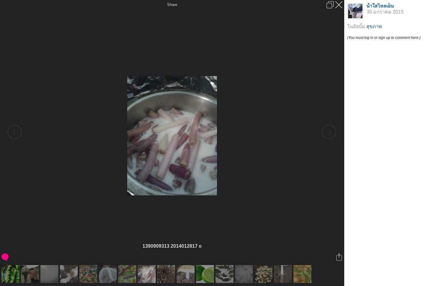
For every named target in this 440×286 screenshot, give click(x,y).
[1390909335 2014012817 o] (244, 274)
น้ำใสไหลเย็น (380, 5)
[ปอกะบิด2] (128, 274)
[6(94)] (69, 274)
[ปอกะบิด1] (11, 274)
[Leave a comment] (5, 257)
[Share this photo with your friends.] (339, 257)
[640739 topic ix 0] (108, 274)
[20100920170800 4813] (186, 274)
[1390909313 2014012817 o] (147, 274)
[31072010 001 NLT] (89, 274)
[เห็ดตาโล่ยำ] (303, 274)
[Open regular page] (330, 4)
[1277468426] (167, 274)
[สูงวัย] (30, 274)
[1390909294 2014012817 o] (50, 274)
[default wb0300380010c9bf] (264, 274)
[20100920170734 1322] (283, 274)
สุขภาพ (374, 26)
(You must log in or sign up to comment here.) (384, 38)
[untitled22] (206, 274)
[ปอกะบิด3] (225, 274)
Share (172, 4)
